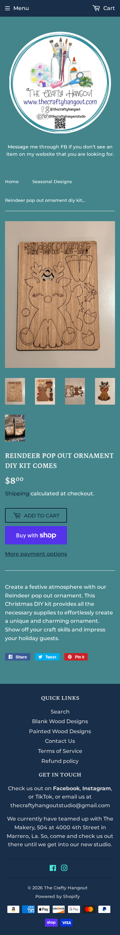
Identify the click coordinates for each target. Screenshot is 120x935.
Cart (108, 8)
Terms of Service (60, 751)
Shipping (17, 493)
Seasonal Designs (52, 181)
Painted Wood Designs (60, 731)
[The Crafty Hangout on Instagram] (64, 869)
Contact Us (60, 741)
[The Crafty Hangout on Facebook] (52, 869)
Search (60, 712)
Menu (21, 8)
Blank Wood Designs (60, 721)
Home (12, 181)
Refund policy (60, 761)
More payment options (36, 554)
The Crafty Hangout (65, 887)
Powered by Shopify (57, 896)
